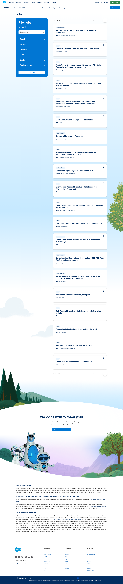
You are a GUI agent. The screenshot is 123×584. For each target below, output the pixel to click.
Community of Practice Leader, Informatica (74, 362)
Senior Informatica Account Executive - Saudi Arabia (77, 49)
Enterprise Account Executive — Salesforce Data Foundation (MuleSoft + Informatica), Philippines (75, 103)
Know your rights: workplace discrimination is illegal (65, 519)
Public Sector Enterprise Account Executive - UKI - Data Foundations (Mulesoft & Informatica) (78, 66)
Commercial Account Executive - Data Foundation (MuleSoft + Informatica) (76, 188)
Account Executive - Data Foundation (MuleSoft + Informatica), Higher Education (76, 153)
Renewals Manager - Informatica (69, 136)
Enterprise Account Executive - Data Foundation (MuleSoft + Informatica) (79, 206)
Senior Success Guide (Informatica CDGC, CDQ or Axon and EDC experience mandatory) (79, 277)
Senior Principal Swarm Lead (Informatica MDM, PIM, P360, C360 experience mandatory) (80, 259)
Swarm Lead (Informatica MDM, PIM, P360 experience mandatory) (78, 241)
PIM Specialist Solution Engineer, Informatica (74, 345)
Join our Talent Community (61, 430)
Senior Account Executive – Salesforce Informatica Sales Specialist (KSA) (79, 84)
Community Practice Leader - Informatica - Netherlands (79, 224)
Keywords (22, 27)
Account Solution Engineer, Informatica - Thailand (76, 329)
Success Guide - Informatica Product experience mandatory (76, 31)
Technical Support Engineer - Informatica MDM (75, 171)
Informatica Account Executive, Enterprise (73, 295)
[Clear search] (43, 32)
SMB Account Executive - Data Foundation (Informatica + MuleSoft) (79, 312)
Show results (31, 72)
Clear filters (42, 27)
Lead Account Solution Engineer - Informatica (74, 120)
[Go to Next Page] (105, 20)
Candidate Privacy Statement (97, 506)
